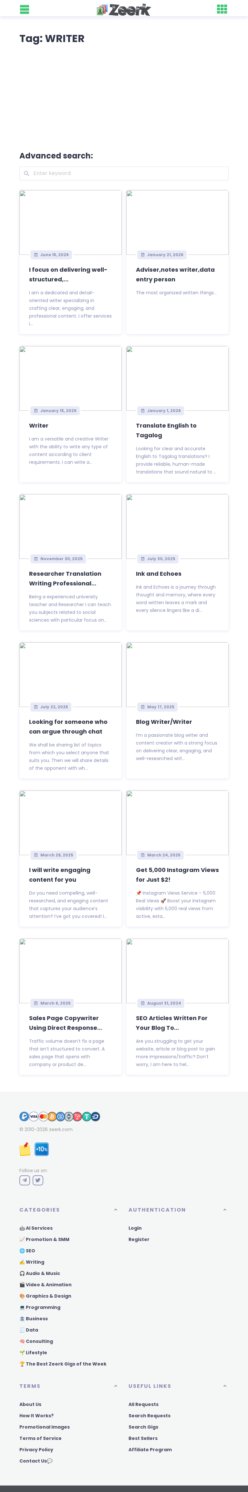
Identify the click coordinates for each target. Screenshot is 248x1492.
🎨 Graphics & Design (45, 1296)
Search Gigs (143, 1427)
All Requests (144, 1404)
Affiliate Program (150, 1449)
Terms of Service (40, 1438)
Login (135, 1228)
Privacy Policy (36, 1449)
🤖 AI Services (36, 1228)
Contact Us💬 (35, 1461)
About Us (30, 1404)
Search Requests (149, 1415)
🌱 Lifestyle (33, 1352)
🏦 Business (33, 1318)
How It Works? (36, 1415)
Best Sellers (143, 1438)
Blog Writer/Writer (164, 722)
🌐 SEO (27, 1250)
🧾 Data (28, 1330)
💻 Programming (39, 1307)
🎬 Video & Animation (45, 1284)
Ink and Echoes (158, 574)
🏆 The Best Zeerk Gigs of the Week (63, 1364)
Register (139, 1239)
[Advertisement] (124, 96)
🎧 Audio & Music (39, 1273)
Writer (38, 425)
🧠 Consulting (36, 1341)
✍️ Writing (31, 1262)
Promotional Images (44, 1427)
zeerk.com (61, 1129)
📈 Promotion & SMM (44, 1239)
